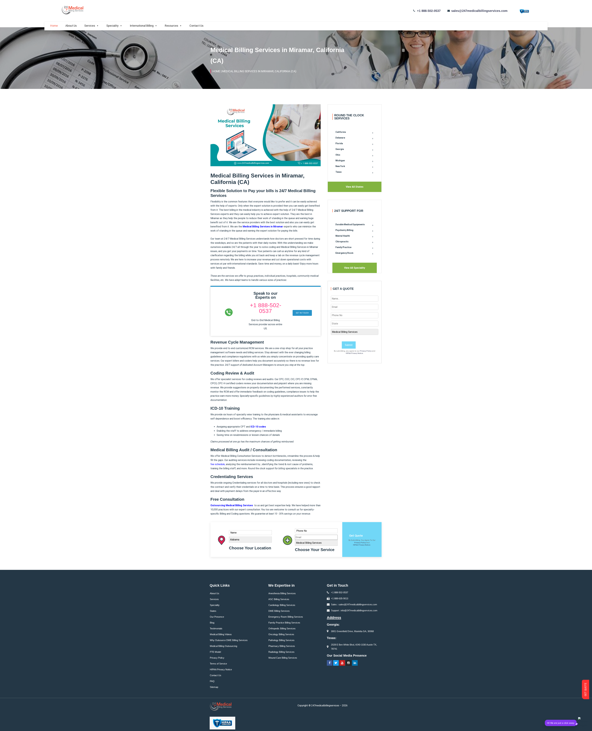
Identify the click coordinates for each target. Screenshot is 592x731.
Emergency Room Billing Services (285, 616)
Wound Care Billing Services (282, 657)
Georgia (339, 149)
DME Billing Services (279, 611)
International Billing (142, 25)
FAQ (212, 681)
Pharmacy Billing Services (281, 646)
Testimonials (216, 628)
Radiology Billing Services (281, 652)
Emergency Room (344, 253)
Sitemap (214, 687)
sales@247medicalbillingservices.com (479, 10)
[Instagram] (348, 663)
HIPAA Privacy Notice (354, 353)
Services (89, 25)
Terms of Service (218, 663)
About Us (71, 25)
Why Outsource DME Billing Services (229, 640)
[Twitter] (336, 663)
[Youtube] (342, 663)
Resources (171, 25)
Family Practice (343, 247)
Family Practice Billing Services (284, 622)
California (340, 132)
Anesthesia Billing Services (282, 593)
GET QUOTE (585, 689)
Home (54, 25)
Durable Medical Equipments (350, 224)
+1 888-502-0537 (429, 10)
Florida (339, 143)
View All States (354, 186)
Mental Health (342, 236)
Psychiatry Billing (344, 230)
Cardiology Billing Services (281, 605)
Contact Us (196, 25)
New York (340, 166)
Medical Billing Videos (221, 634)
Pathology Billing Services (281, 640)
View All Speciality (354, 267)
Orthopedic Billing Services (282, 628)
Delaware (340, 137)
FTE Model (215, 652)
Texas (338, 172)
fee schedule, (217, 464)
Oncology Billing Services (281, 634)
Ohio (337, 155)
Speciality (112, 25)
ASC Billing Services (278, 599)
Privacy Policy (366, 351)
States (213, 611)
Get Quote (356, 535)
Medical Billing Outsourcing (223, 646)
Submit (349, 345)
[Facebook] (329, 663)
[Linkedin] (355, 663)
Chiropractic (342, 241)
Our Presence (217, 616)
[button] (302, 313)
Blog (212, 622)
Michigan (340, 160)
